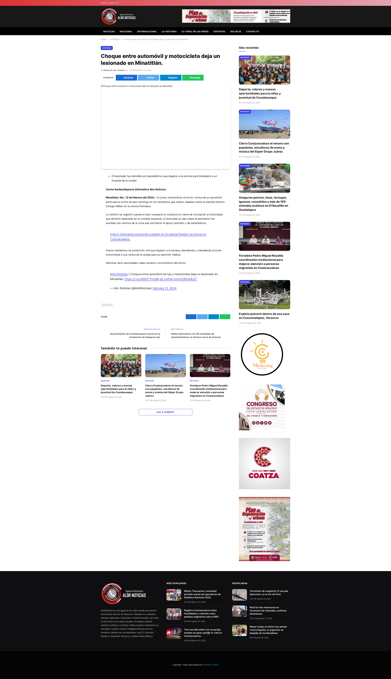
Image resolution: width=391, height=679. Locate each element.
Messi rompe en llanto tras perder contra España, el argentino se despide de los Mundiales (268, 630)
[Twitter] (90, 192)
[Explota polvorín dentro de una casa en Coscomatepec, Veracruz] (264, 294)
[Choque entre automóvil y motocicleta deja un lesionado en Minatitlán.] (165, 126)
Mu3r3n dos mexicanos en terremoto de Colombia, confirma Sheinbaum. (268, 610)
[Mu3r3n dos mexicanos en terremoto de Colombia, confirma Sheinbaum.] (239, 611)
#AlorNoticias (119, 274)
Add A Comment (165, 412)
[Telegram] (90, 200)
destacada (107, 304)
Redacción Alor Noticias (114, 70)
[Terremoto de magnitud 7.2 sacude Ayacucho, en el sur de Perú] (239, 595)
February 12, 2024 (165, 288)
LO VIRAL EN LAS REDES (194, 31)
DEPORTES (219, 31)
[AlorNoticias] (118, 16)
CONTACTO (252, 31)
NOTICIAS (109, 31)
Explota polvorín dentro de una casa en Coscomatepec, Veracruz (264, 316)
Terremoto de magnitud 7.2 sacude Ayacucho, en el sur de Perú (269, 593)
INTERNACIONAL (147, 31)
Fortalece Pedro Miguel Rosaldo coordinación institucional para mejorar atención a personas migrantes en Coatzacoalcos (209, 390)
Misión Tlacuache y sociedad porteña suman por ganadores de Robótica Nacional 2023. (202, 594)
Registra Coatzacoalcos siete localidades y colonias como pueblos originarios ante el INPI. (201, 613)
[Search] (289, 31)
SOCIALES (235, 31)
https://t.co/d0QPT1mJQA (141, 279)
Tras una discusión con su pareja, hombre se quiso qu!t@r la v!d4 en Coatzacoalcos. (203, 632)
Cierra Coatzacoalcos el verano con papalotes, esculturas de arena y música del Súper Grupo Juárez (164, 390)
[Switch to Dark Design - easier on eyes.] (288, 3)
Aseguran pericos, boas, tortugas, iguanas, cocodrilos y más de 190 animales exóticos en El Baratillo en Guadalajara (263, 204)
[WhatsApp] (90, 208)
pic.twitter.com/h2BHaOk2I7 (178, 279)
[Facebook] (90, 184)
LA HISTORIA (169, 31)
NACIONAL (126, 31)
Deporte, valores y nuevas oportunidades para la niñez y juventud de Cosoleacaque (118, 389)
